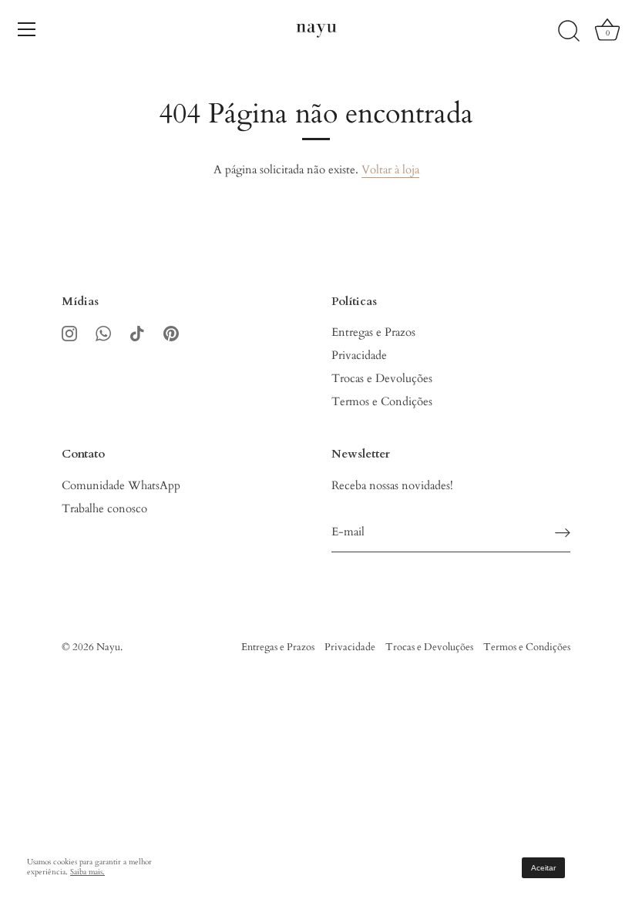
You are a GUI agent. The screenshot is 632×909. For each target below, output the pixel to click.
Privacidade (359, 355)
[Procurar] (569, 32)
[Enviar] (562, 533)
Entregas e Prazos (373, 332)
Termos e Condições (381, 401)
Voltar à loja (390, 169)
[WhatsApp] (103, 332)
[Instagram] (69, 332)
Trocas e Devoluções (381, 378)
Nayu (108, 647)
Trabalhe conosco (104, 508)
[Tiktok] (137, 332)
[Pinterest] (171, 332)
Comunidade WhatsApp (121, 485)
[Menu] (27, 29)
